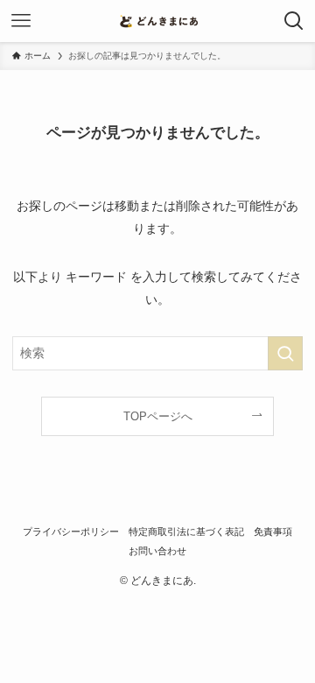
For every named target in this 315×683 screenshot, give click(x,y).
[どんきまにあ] (157, 21)
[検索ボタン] (294, 21)
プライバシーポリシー (71, 531)
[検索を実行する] (285, 353)
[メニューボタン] (21, 21)
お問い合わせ (157, 551)
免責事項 (273, 531)
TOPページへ (157, 416)
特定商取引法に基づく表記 (186, 531)
